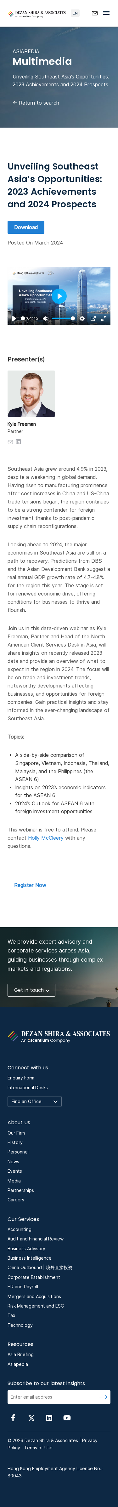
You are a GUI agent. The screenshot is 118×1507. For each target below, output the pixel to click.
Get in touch (29, 990)
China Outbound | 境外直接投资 (40, 1267)
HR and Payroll (23, 1286)
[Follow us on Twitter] (31, 1418)
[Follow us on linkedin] (49, 1418)
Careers (16, 1199)
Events (15, 1171)
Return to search (36, 103)
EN (75, 13)
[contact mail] (95, 13)
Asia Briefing (21, 1354)
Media (14, 1180)
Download (26, 227)
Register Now (30, 885)
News (13, 1161)
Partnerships (21, 1190)
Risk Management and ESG (36, 1306)
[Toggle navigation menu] (108, 13)
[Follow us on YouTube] (67, 1418)
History (15, 1142)
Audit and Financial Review (36, 1238)
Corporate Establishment (34, 1277)
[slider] (23, 318)
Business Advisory (26, 1248)
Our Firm (16, 1133)
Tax (11, 1315)
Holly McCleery (46, 838)
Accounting (19, 1229)
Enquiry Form (21, 1077)
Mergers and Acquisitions (34, 1296)
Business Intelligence (30, 1258)
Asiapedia (18, 1364)
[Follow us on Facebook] (13, 1418)
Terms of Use (38, 1447)
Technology (20, 1325)
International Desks (28, 1087)
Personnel (18, 1151)
